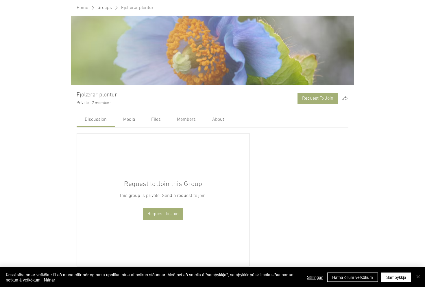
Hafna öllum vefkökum (352, 277)
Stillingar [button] (315, 277)
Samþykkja (396, 277)
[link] (96, 120)
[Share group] (344, 98)
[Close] (418, 277)
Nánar (49, 280)
